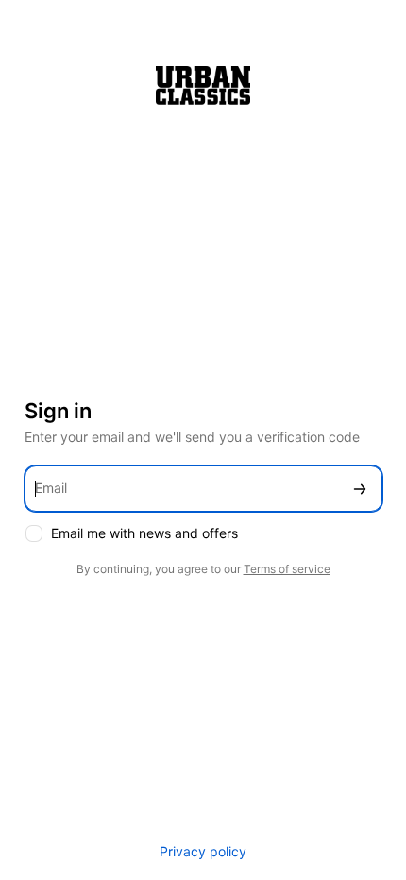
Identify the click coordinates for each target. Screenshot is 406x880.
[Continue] (360, 488)
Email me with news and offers (144, 533)
